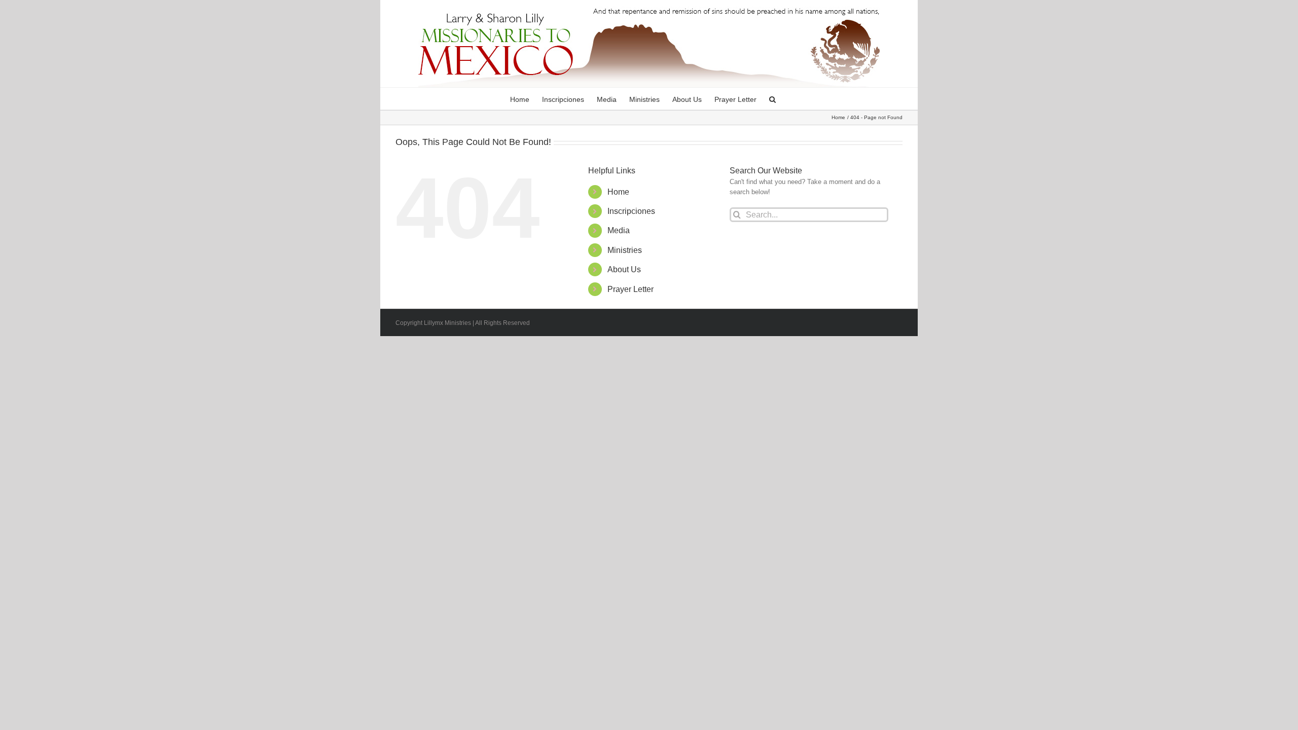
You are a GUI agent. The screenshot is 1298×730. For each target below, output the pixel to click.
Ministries (624, 250)
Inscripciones (631, 211)
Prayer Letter (630, 289)
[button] (772, 99)
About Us (624, 269)
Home (618, 192)
